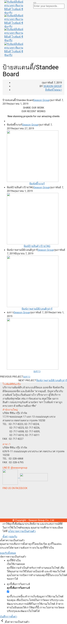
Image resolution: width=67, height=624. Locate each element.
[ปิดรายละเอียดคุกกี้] (2, 621)
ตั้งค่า (6, 536)
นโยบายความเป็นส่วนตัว (22, 531)
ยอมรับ (13, 536)
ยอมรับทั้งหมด (8, 553)
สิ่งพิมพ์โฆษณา (53, 89)
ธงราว (26, 376)
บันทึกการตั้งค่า (8, 616)
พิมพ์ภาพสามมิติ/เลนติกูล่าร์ (51, 380)
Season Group (52, 86)
